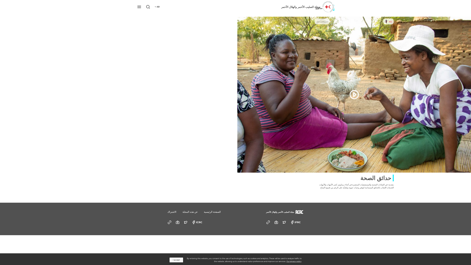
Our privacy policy (293, 261)
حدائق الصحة (375, 177)
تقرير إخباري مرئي (322, 21)
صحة (390, 21)
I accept (176, 260)
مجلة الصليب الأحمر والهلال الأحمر (300, 7)
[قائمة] (139, 6)
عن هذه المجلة (190, 211)
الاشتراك (171, 211)
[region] (235, 259)
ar (158, 7)
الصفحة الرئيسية (212, 211)
